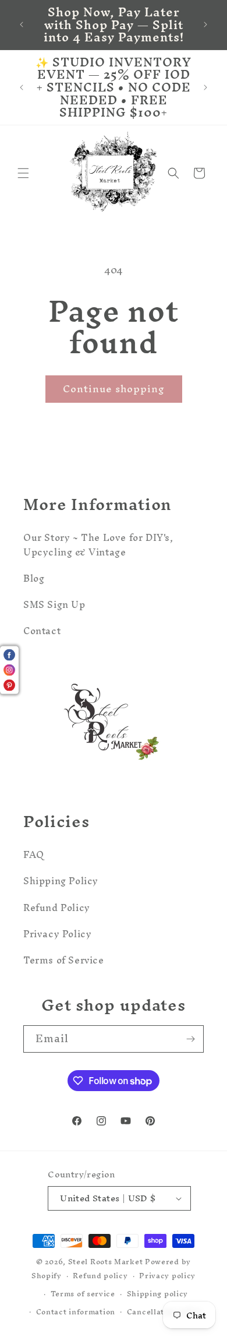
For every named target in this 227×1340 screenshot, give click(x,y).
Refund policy (100, 1275)
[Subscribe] (190, 1039)
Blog (33, 578)
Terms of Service (63, 959)
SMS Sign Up (54, 604)
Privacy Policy (57, 933)
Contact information (75, 1311)
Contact (42, 630)
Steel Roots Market (105, 1261)
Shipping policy (158, 1293)
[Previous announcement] (21, 24)
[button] (23, 173)
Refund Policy (56, 907)
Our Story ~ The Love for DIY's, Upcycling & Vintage (98, 544)
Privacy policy (167, 1275)
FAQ (33, 854)
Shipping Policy (60, 880)
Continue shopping (114, 388)
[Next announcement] (205, 24)
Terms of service (83, 1293)
